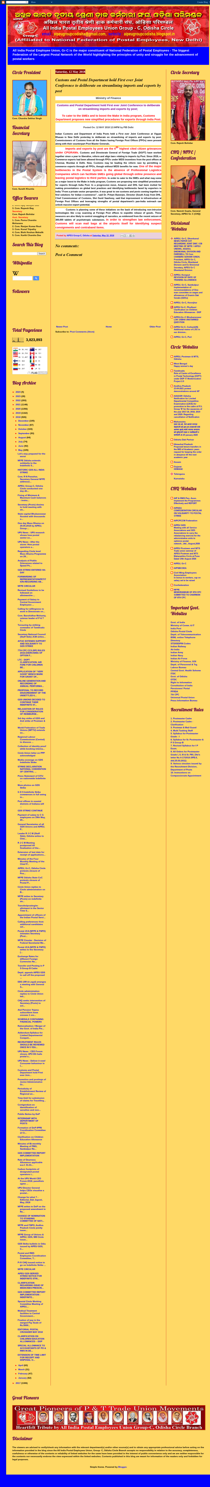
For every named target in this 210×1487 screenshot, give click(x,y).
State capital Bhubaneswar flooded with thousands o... (32, 516)
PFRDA (174, 691)
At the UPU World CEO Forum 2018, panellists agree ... (31, 1181)
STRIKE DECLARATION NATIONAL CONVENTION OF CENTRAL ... (32, 769)
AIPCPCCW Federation (185, 520)
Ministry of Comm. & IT (182, 625)
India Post (176, 628)
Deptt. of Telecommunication (186, 634)
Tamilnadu (179, 371)
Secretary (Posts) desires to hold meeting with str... (31, 507)
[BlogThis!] (124, 235)
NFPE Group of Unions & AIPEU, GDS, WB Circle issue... (31, 1237)
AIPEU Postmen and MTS (187, 548)
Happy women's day (183, 366)
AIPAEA (178, 508)
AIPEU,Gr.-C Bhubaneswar (187, 317)
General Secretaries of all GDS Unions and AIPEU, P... (31, 827)
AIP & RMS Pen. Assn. (185, 498)
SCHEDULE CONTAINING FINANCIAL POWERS (31, 1020)
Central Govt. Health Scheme (186, 670)
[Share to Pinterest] (133, 235)
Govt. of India (178, 622)
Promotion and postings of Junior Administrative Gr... (32, 1082)
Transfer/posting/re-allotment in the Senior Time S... (31, 908)
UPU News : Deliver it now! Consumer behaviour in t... (32, 1063)
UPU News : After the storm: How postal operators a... (28, 544)
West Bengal (180, 363)
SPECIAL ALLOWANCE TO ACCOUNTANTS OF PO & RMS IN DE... (32, 1348)
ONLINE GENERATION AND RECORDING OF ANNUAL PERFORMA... (32, 683)
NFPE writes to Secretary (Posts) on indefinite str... (31, 899)
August (22, 437)
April (21, 1365)
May (20, 450)
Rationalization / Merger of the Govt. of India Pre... (31, 1027)
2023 (18, 396)
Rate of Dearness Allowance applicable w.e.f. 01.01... (30, 1162)
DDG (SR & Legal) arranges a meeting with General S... (32, 984)
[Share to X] (127, 235)
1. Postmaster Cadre (181, 718)
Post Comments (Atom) (82, 331)
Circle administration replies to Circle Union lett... (30, 994)
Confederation (181, 585)
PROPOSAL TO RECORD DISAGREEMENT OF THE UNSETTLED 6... (32, 693)
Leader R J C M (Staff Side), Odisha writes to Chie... (31, 836)
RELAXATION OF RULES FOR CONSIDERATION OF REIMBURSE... (30, 711)
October (22, 429)
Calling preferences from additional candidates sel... (31, 924)
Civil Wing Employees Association (185, 573)
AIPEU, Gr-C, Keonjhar (185, 302)
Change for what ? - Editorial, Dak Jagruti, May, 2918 (30, 1200)
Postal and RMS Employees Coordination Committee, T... (32, 1256)
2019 (18, 413)
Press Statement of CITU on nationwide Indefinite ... (32, 778)
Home (109, 326)
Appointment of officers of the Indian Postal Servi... (32, 916)
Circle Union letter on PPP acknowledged (31, 754)
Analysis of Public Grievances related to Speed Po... (30, 563)
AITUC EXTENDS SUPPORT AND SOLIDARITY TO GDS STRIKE (32, 643)
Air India (175, 649)
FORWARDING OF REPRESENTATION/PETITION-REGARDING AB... (32, 579)
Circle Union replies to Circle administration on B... (31, 889)
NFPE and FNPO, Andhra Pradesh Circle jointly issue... (30, 1228)
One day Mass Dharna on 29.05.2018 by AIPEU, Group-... (31, 526)
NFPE (177, 589)
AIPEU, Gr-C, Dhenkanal (186, 238)
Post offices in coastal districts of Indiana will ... (31, 804)
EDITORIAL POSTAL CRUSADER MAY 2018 (30, 1330)
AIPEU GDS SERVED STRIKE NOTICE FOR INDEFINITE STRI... (30, 1276)
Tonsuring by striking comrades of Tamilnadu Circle (31, 627)
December (23, 421)
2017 (18, 1383)
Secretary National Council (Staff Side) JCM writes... (32, 635)
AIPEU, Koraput (182, 275)
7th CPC (175, 694)
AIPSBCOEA (180, 568)
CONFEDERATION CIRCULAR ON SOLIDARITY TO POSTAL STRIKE (188, 513)
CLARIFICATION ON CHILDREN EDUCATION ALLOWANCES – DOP (31, 1339)
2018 (18, 417)
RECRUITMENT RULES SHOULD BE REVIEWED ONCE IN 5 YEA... (31, 1044)
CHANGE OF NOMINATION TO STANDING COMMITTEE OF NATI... (31, 1218)
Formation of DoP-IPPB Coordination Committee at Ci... (32, 1130)
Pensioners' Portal (180, 688)
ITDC (173, 673)
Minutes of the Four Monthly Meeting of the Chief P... (31, 861)
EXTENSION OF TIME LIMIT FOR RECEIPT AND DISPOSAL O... (32, 1357)
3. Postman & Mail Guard (183, 727)
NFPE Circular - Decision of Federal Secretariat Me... (32, 941)
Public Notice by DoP (29, 1114)
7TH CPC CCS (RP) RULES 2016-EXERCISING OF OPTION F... (31, 653)
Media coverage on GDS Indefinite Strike (30, 761)
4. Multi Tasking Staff (182, 730)
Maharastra (180, 421)
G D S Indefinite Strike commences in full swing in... (32, 794)
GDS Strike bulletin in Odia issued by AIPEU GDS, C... (32, 1246)
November (24, 425)
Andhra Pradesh (182, 386)
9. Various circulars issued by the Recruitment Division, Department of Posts (186, 766)
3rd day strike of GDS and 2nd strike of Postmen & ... (31, 721)
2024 (18, 392)
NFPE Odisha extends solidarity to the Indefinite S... (29, 463)
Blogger (122, 1467)
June (21, 446)
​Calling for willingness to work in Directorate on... (31, 610)
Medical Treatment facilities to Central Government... (29, 1313)
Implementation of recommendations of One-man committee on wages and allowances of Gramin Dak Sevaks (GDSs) (188, 292)
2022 (18, 400)
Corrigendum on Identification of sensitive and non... (29, 1107)
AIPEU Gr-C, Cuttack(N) (186, 327)
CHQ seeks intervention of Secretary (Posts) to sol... (31, 1003)
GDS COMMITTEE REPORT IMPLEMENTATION (32, 1154)
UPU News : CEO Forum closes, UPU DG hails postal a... (30, 1054)
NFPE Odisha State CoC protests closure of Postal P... (30, 880)
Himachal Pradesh (183, 444)
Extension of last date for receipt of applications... (32, 853)
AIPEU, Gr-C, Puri (183, 337)
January (22, 1378)
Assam (177, 462)
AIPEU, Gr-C (180, 563)
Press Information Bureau (184, 700)
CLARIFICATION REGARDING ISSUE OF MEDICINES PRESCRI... (31, 1285)
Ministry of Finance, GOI (183, 661)
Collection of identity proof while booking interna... (32, 747)
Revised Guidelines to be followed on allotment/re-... (31, 593)
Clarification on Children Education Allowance (30, 1138)
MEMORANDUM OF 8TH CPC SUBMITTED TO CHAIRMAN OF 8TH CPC (187, 595)
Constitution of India (181, 685)
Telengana (179, 474)
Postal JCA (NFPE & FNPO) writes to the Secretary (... (32, 950)
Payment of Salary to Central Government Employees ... (29, 602)
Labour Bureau (178, 667)
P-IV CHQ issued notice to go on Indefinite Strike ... (32, 1263)
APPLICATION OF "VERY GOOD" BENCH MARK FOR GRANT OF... (30, 674)
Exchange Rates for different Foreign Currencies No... (28, 959)
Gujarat (178, 466)
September (24, 433)
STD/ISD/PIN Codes (181, 643)
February (23, 1373)
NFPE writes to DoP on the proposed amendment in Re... (32, 1209)
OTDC (174, 679)
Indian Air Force (179, 658)
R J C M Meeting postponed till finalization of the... (29, 845)
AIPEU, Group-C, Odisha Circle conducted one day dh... (30, 488)
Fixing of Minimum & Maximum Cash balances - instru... (32, 498)
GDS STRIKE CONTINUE (30, 810)
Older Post (155, 326)
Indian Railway (178, 646)
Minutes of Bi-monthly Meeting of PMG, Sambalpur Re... (29, 1146)
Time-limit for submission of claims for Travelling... (32, 1099)
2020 (18, 409)
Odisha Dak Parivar (184, 439)
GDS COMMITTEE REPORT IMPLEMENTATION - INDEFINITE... (32, 1294)
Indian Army (177, 652)
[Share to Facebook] (130, 235)
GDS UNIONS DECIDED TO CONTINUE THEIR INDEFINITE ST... (31, 702)
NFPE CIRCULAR (26, 586)
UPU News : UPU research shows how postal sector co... (31, 535)
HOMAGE (178, 469)
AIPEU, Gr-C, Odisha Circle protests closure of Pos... (32, 871)
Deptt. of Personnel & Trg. (184, 664)
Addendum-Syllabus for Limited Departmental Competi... (30, 1035)
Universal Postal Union (183, 697)
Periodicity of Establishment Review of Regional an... (32, 1091)
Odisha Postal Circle (181, 631)
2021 (18, 404)
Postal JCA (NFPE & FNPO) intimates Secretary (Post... (32, 933)
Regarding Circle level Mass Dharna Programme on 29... (32, 554)
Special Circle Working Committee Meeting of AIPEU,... (30, 1304)
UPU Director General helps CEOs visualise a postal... (31, 1190)
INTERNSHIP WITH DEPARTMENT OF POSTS (28, 1121)
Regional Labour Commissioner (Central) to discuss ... (31, 739)
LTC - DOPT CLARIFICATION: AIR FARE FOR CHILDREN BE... (30, 664)
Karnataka (179, 478)
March (21, 1369)
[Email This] (121, 235)
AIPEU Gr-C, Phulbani (185, 307)
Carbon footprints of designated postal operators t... (28, 1172)
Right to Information (181, 682)
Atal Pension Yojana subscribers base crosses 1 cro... (28, 1012)
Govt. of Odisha (179, 676)
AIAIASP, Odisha (182, 396)
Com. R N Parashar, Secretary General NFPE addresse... (31, 479)
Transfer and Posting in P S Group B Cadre (31, 967)
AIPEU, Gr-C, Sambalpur (186, 285)
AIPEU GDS (180, 525)
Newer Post (62, 326)
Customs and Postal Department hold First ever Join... (30, 1073)
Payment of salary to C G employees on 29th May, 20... (31, 817)
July (20, 441)
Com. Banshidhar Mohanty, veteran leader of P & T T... (32, 618)
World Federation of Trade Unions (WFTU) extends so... (31, 730)
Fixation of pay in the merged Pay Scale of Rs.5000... (29, 1323)
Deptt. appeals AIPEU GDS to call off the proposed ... (31, 975)
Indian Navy (177, 655)
